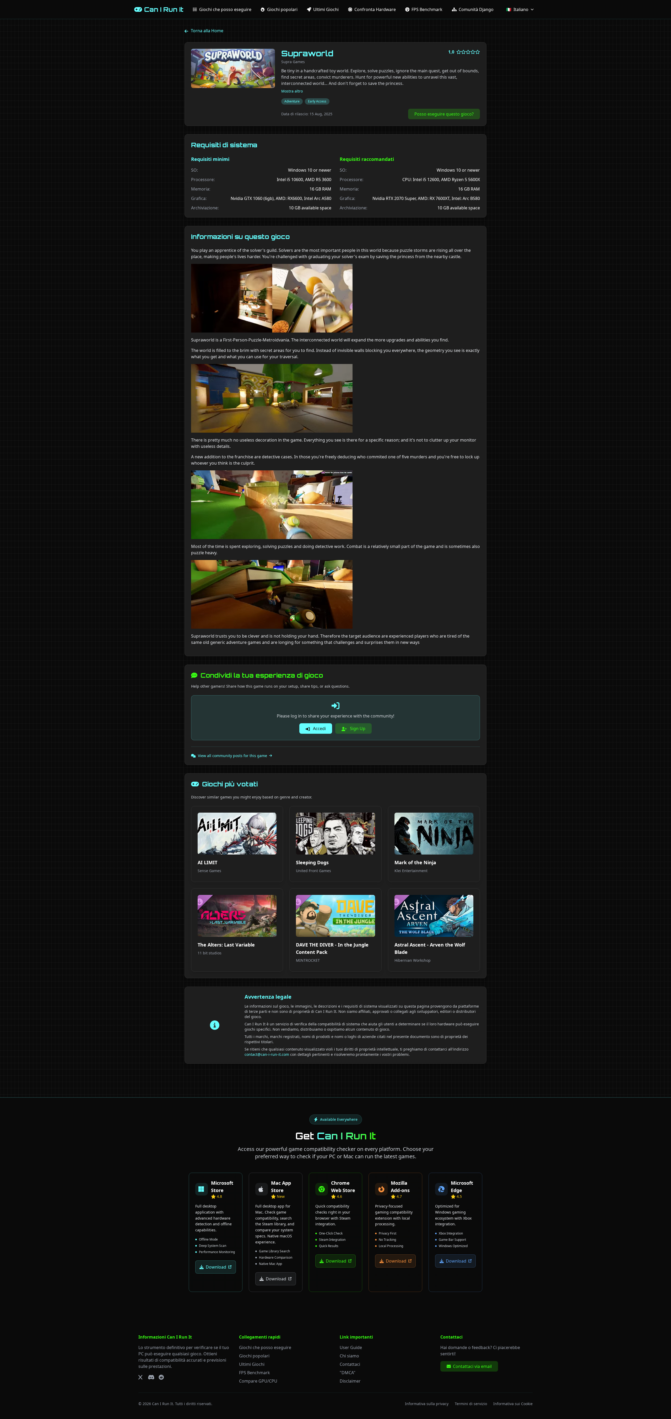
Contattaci (350, 1364)
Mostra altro (292, 91)
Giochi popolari (254, 1356)
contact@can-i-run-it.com (267, 1054)
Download (216, 1267)
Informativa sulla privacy (426, 1403)
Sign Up (357, 728)
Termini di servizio (471, 1403)
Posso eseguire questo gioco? (444, 114)
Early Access (317, 101)
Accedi (319, 728)
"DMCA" (347, 1372)
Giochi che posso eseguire (265, 1347)
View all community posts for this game (232, 755)
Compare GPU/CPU (258, 1381)
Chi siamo (349, 1356)
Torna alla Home (207, 31)
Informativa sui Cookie (513, 1403)
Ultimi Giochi (251, 1364)
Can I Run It (162, 1403)
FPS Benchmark (254, 1372)
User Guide (351, 1347)
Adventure (292, 101)
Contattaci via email (472, 1366)
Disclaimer (350, 1381)
